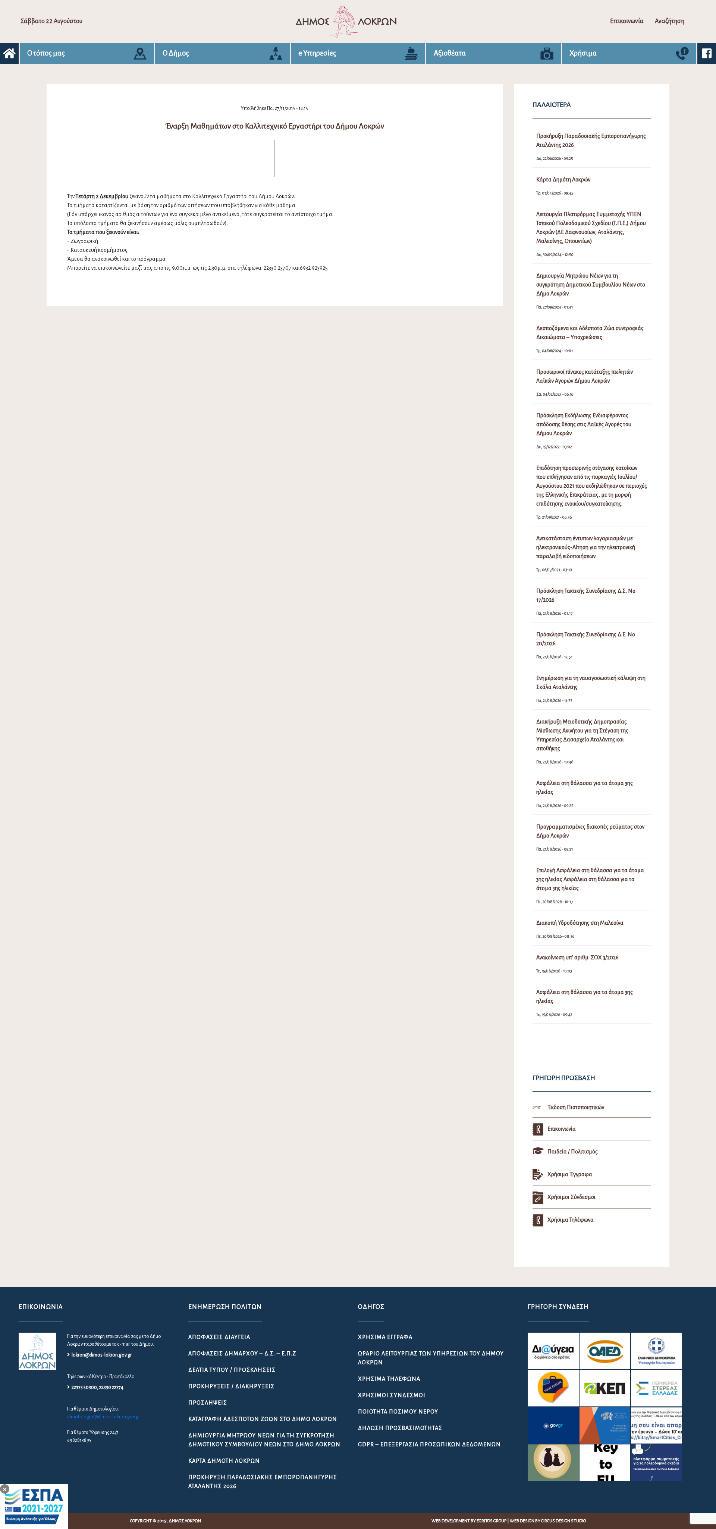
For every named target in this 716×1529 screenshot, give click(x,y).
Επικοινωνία (627, 21)
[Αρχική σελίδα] (9, 53)
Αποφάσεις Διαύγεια (219, 1337)
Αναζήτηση (669, 21)
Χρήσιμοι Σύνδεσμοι (391, 1395)
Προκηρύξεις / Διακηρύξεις (231, 1386)
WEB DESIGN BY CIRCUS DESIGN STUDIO (548, 1521)
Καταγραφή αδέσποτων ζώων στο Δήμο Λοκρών (262, 1419)
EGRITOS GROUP (491, 1521)
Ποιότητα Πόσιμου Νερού (398, 1412)
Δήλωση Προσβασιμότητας (400, 1428)
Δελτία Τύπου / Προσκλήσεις (232, 1370)
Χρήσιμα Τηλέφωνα (389, 1379)
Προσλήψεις (207, 1403)
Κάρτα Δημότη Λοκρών (224, 1461)
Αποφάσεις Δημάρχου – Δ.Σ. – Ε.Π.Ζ (242, 1354)
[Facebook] (706, 53)
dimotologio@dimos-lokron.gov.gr (103, 1416)
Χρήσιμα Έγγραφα (385, 1337)
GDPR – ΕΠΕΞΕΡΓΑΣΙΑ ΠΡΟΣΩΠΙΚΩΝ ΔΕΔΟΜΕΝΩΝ (429, 1444)
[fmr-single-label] (553, 1351)
